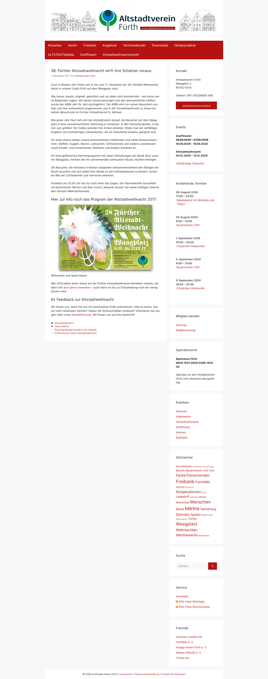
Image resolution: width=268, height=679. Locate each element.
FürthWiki (202, 482)
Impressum (126, 674)
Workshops (204, 535)
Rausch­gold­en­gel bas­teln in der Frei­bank (76, 329)
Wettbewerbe (187, 535)
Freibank (185, 481)
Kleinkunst (190, 487)
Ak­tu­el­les (55, 45)
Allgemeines (183, 416)
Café (205, 470)
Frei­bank (89, 45)
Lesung (193, 497)
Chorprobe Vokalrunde (190, 246)
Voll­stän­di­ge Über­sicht (190, 163)
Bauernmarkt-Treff (187, 225)
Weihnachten (186, 530)
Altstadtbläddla (184, 466)
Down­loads (160, 45)
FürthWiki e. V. (185, 642)
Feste (57, 326)
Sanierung (208, 509)
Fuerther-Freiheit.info (189, 636)
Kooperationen (188, 492)
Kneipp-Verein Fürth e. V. (191, 647)
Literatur (202, 497)
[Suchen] (212, 566)
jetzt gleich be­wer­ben (77, 287)
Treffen (192, 518)
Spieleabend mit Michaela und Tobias (195, 202)
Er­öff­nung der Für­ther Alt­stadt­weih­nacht (76, 333)
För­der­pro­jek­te (185, 45)
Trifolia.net (182, 657)
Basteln (180, 470)
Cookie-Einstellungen (174, 674)
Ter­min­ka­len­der (134, 45)
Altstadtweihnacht (64, 323)
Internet (180, 486)
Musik (180, 509)
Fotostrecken (198, 475)
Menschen (200, 502)
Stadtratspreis (181, 519)
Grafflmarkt (183, 427)
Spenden (183, 514)
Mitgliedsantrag (185, 330)
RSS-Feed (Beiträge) (192, 601)
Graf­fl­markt (88, 55)
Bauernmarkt (194, 470)
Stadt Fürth (207, 515)
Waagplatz (186, 524)
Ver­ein (72, 45)
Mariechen (182, 502)
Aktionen (181, 411)
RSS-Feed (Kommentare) (194, 606)
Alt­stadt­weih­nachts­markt (121, 55)
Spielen (196, 514)
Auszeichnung (208, 467)
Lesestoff (182, 496)
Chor (212, 470)
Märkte (65, 326)
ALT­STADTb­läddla (61, 55)
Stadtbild (181, 437)
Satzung (181, 324)
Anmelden (182, 596)
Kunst (204, 493)
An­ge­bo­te (109, 45)
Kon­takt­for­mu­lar (81, 314)
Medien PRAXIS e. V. (188, 652)
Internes (181, 432)
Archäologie (197, 467)
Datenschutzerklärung (147, 674)
